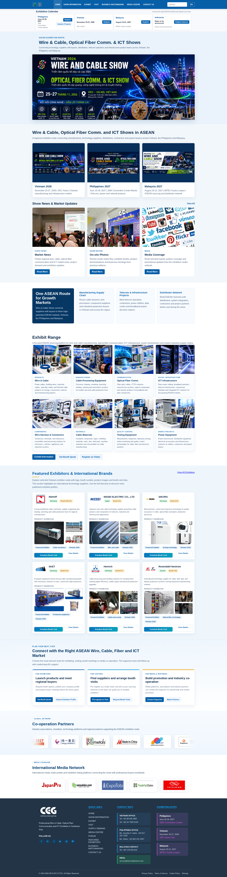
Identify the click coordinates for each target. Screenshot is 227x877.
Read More (42, 272)
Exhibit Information (43, 457)
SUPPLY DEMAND (96, 828)
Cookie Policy (174, 873)
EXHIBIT (87, 5)
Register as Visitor (91, 457)
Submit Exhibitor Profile (66, 700)
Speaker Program (64, 24)
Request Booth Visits (121, 700)
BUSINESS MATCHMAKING (113, 5)
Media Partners (173, 700)
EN (191, 5)
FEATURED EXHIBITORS (94, 841)
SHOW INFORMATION (72, 5)
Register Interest (181, 22)
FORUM (92, 836)
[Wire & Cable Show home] (37, 4)
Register (68, 20)
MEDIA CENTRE (133, 5)
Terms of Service (161, 873)
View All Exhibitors (186, 472)
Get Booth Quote (67, 457)
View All (191, 203)
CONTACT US (148, 5)
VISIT (96, 5)
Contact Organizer (154, 700)
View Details (73, 553)
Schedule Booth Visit (48, 555)
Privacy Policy (147, 873)
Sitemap (185, 873)
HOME (57, 5)
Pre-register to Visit (100, 700)
